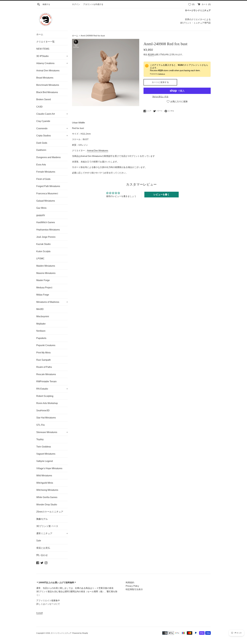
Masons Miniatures (45, 273)
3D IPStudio (52, 56)
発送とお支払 (43, 548)
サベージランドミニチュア (61, 633)
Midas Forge (42, 294)
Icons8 (39, 613)
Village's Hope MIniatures (49, 468)
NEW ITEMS (42, 49)
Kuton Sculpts (43, 251)
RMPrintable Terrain (46, 381)
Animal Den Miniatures (47, 70)
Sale (38, 540)
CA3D (39, 106)
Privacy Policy (132, 586)
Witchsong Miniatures (47, 490)
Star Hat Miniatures (46, 417)
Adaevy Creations (52, 63)
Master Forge (43, 280)
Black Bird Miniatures (47, 92)
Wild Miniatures (44, 475)
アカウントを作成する (93, 4)
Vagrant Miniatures (45, 454)
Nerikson (40, 331)
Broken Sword (43, 99)
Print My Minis (43, 352)
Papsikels (41, 338)
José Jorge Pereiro (45, 237)
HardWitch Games (45, 222)
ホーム (39, 34)
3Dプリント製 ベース (47, 526)
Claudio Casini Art (52, 114)
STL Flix (40, 425)
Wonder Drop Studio (46, 504)
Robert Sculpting (44, 396)
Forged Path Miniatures (48, 186)
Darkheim (41, 150)
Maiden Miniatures (45, 266)
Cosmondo (52, 128)
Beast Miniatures (44, 77)
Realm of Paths (44, 367)
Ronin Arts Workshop (47, 403)
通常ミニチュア (52, 533)
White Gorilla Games (46, 497)
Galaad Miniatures (45, 201)
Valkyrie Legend (44, 461)
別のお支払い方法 (160, 96)
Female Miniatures (45, 172)
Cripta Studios (52, 135)
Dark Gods (41, 143)
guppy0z (40, 215)
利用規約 (130, 582)
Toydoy (40, 439)
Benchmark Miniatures (47, 85)
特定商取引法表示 (134, 589)
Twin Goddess (43, 446)
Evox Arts (41, 164)
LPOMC (40, 258)
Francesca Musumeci (47, 193)
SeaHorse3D (43, 410)
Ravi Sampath (43, 360)
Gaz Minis (41, 208)
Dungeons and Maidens (48, 157)
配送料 (151, 54)
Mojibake (41, 324)
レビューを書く (162, 194)
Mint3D (40, 309)
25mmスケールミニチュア (49, 511)
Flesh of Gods (43, 179)
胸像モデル (42, 519)
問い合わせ (42, 555)
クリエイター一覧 (45, 41)
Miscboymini (42, 316)
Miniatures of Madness (52, 302)
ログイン (76, 4)
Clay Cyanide (43, 121)
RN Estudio (52, 389)
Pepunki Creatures (45, 345)
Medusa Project (44, 287)
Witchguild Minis (44, 483)
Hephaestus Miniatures (48, 229)
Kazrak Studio (43, 244)
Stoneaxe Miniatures (52, 432)
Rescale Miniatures (46, 374)
